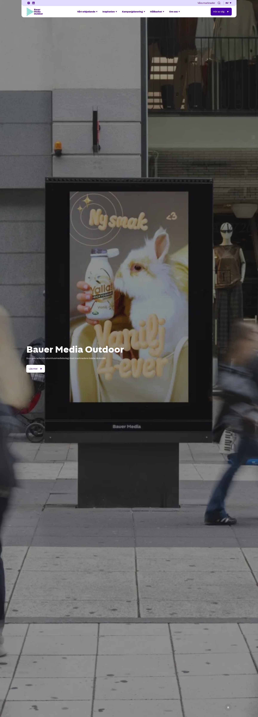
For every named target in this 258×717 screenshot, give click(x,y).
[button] (219, 2)
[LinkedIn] (33, 3)
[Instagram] (28, 3)
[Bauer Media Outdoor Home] (34, 11)
